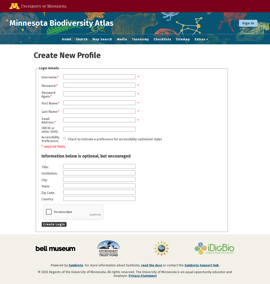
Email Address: (48, 120)
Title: (45, 167)
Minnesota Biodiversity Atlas (61, 23)
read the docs (151, 265)
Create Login (54, 224)
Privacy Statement (143, 276)
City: (45, 180)
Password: (49, 86)
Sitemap (183, 39)
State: (46, 186)
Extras (200, 39)
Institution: (50, 173)
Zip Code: (48, 193)
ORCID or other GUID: (50, 130)
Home (66, 39)
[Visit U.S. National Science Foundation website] (161, 248)
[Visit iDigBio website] (214, 248)
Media (122, 39)
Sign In (248, 23)
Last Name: (50, 112)
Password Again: (49, 94)
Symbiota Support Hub (201, 265)
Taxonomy (140, 39)
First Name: (50, 103)
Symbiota (76, 265)
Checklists (162, 39)
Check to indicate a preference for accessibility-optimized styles (115, 139)
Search (82, 39)
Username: (49, 77)
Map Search (102, 39)
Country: (48, 199)
